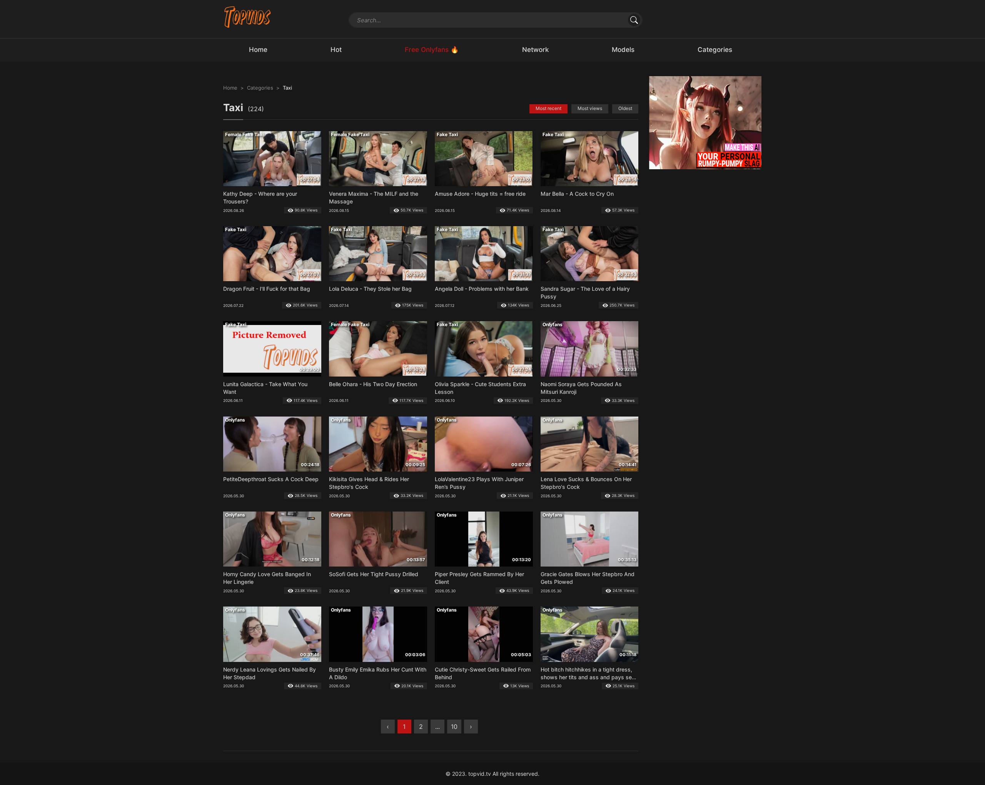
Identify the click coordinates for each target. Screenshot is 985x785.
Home (230, 88)
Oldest (625, 108)
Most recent (548, 108)
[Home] (247, 16)
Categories (260, 88)
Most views (590, 108)
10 (454, 726)
